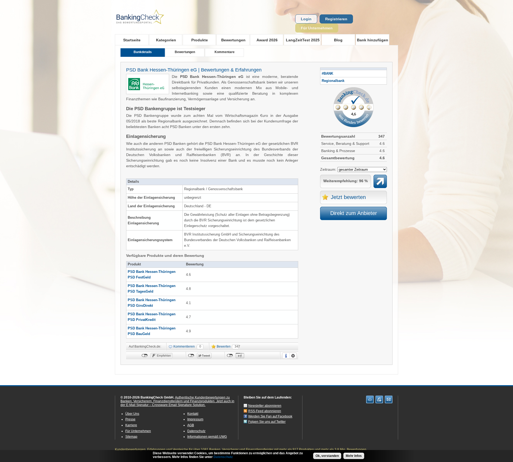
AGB (190, 425)
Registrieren (336, 19)
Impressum (195, 419)
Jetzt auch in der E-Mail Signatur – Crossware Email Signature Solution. (177, 403)
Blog (338, 40)
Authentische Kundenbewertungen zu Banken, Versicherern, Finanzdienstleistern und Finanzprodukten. (175, 399)
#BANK (327, 73)
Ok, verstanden (327, 456)
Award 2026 (264, 40)
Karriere (131, 425)
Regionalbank (333, 81)
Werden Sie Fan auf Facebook (270, 416)
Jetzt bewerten (348, 197)
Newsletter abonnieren (264, 406)
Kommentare (225, 52)
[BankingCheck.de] (155, 27)
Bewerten (224, 346)
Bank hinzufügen (372, 40)
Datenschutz (196, 431)
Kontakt (192, 414)
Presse (130, 419)
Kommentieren (184, 346)
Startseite (132, 40)
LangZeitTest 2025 (302, 40)
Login (306, 19)
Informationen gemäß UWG (207, 437)
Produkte (195, 40)
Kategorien (162, 40)
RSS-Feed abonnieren (264, 411)
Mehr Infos (354, 456)
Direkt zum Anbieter (353, 213)
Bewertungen (231, 40)
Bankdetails (143, 52)
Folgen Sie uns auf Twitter (267, 422)
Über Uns (132, 414)
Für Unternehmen (317, 28)
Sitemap (131, 437)
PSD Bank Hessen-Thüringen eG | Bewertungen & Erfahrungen (194, 70)
